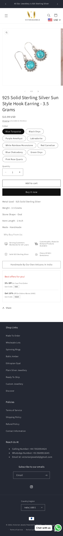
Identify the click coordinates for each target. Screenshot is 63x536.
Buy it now (31, 192)
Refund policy (31, 529)
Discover (10, 390)
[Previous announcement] (5, 4)
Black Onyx (34, 131)
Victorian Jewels (19, 525)
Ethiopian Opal (13, 363)
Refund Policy (12, 424)
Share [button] (8, 307)
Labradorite (36, 138)
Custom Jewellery (14, 383)
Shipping (5, 121)
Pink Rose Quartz (14, 159)
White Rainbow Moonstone (19, 145)
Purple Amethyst (14, 138)
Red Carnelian (48, 145)
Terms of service (16, 529)
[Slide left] (25, 91)
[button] (6, 15)
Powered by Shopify (34, 525)
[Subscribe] (46, 475)
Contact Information (16, 431)
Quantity (6, 166)
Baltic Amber (12, 356)
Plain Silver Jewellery (16, 370)
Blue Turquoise (13, 131)
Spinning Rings (13, 349)
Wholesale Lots (13, 342)
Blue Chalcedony (14, 152)
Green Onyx (36, 152)
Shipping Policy (13, 417)
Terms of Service (14, 410)
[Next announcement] (57, 4)
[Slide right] (38, 91)
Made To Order (13, 335)
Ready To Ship (13, 377)
